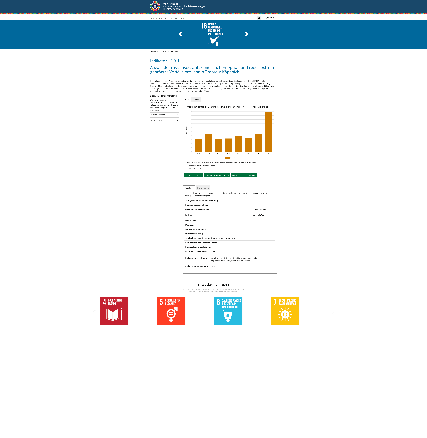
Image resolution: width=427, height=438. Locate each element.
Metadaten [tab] (189, 188)
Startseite (154, 52)
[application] (230, 133)
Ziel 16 (164, 52)
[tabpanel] (229, 143)
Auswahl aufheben (158, 115)
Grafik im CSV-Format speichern (217, 175)
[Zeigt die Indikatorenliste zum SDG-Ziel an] (213, 34)
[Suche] (259, 18)
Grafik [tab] (186, 99)
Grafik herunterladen (193, 175)
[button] (180, 34)
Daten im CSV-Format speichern (244, 175)
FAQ (182, 18)
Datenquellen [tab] (203, 188)
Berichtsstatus (162, 18)
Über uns (174, 18)
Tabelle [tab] (196, 99)
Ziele (152, 18)
